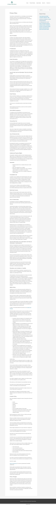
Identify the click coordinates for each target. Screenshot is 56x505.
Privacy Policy (34, 501)
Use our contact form (13, 463)
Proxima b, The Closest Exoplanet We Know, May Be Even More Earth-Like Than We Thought (44, 28)
